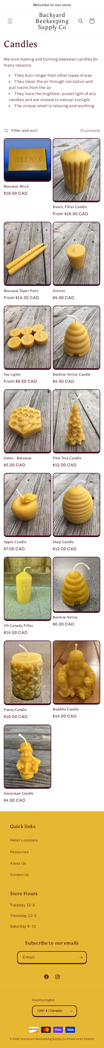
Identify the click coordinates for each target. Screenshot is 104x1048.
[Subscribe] (80, 957)
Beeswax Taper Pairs (21, 290)
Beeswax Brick (16, 186)
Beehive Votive (65, 617)
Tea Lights (12, 374)
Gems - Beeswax (18, 458)
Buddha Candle (66, 709)
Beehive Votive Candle (72, 374)
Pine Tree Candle (67, 458)
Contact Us (19, 875)
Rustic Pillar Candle (70, 207)
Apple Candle (15, 542)
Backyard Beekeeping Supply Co (43, 1038)
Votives (59, 290)
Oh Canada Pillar (18, 625)
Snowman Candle (19, 793)
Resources (19, 852)
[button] (10, 21)
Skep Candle (63, 542)
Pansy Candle (15, 709)
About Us (18, 863)
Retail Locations (24, 840)
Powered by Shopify (80, 1038)
